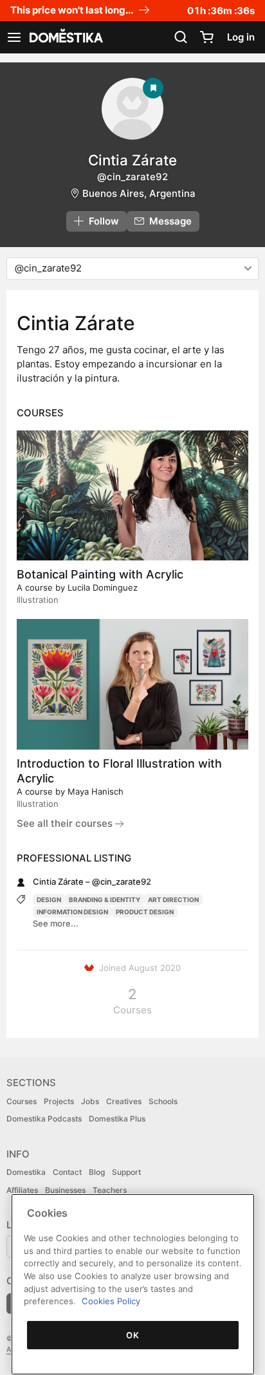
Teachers (110, 1190)
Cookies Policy (111, 1301)
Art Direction (173, 899)
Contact (67, 1172)
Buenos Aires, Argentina (139, 193)
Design (49, 899)
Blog (97, 1172)
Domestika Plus (117, 1118)
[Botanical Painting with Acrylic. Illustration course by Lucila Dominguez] (132, 495)
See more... (55, 923)
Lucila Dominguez (103, 587)
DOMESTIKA (65, 37)
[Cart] (206, 37)
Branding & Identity (104, 899)
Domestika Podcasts (44, 1118)
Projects (59, 1101)
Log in (241, 37)
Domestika (26, 1172)
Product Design (145, 912)
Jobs (90, 1101)
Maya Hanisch (95, 791)
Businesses (65, 1190)
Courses (21, 1101)
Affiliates (22, 1190)
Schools (163, 1101)
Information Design (72, 912)
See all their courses (66, 823)
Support (126, 1172)
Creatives (124, 1101)
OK (132, 1335)
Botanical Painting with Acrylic (100, 574)
